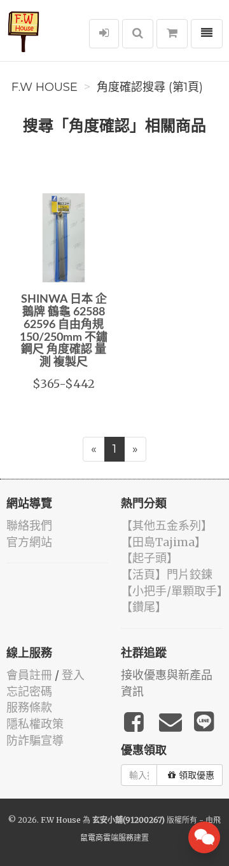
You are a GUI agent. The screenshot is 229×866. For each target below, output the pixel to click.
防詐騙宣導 (35, 740)
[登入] (104, 33)
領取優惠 (196, 775)
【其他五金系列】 (166, 525)
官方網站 (29, 542)
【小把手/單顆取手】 (174, 591)
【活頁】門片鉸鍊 (166, 574)
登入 (73, 675)
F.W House (44, 87)
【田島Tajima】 (163, 542)
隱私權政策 (35, 724)
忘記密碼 (29, 691)
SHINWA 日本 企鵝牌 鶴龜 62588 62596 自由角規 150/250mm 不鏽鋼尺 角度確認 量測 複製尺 (64, 331)
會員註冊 (29, 675)
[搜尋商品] (137, 33)
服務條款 (29, 707)
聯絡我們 (29, 525)
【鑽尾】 (144, 607)
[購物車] (172, 33)
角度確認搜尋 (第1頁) (150, 87)
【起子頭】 (149, 558)
